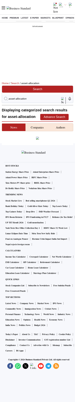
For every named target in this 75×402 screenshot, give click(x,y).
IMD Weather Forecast (49, 211)
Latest (24, 18)
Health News (39, 319)
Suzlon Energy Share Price (17, 172)
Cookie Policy (65, 334)
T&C (36, 334)
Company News (26, 303)
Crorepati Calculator (38, 257)
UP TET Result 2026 (14, 222)
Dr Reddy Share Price (15, 188)
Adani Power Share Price (16, 177)
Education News (12, 319)
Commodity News (13, 309)
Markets (45, 18)
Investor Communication (29, 339)
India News (10, 325)
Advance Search (54, 116)
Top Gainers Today (13, 211)
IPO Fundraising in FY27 (37, 217)
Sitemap (56, 345)
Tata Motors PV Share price (17, 183)
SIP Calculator (29, 262)
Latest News (10, 303)
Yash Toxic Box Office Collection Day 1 (22, 228)
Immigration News (33, 309)
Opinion (70, 18)
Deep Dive (30, 211)
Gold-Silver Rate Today (37, 206)
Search (15, 83)
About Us (26, 334)
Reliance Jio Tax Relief (62, 217)
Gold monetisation (35, 222)
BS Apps (19, 350)
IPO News (57, 303)
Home (5, 18)
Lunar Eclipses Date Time (16, 233)
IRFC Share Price (39, 177)
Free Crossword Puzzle (15, 291)
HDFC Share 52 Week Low (56, 228)
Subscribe (68, 345)
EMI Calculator (12, 262)
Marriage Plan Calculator (44, 273)
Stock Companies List (14, 285)
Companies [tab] (37, 127)
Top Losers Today (60, 206)
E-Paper (34, 18)
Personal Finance (13, 314)
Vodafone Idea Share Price (40, 188)
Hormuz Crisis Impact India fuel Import (49, 239)
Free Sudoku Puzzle (62, 285)
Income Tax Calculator (15, 257)
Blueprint (58, 18)
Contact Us (24, 345)
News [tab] (13, 127)
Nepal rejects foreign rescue (17, 244)
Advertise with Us (41, 345)
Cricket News (50, 309)
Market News (43, 303)
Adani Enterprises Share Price (46, 172)
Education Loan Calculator (17, 273)
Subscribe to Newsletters (39, 285)
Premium (14, 18)
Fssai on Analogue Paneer (16, 239)
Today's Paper (11, 334)
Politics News (24, 325)
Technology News (32, 314)
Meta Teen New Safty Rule (43, 233)
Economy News (55, 319)
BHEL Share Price (42, 183)
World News (48, 314)
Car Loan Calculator (14, 267)
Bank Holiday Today (14, 206)
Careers (8, 350)
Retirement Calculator (50, 262)
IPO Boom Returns (13, 217)
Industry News (64, 314)
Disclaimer (10, 339)
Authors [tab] (60, 127)
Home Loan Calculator (38, 267)
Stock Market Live (13, 200)
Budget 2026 (39, 325)
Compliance (10, 345)
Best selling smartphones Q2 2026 (40, 200)
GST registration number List (57, 339)
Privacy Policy (48, 334)
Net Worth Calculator (61, 257)
